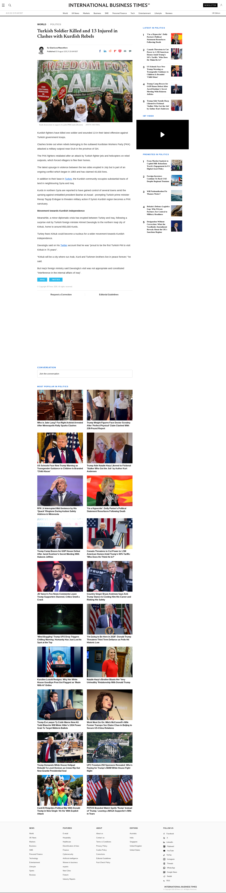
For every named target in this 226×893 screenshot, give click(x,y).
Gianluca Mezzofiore (58, 48)
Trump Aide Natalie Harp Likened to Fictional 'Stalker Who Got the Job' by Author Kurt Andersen (109, 468)
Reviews (169, 13)
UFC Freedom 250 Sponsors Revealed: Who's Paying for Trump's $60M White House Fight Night (109, 768)
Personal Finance (119, 13)
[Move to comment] (130, 51)
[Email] (125, 51)
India (131, 838)
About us (99, 834)
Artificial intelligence (70, 858)
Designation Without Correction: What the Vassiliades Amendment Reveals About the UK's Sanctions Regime (157, 227)
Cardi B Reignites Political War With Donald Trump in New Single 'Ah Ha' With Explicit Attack (58, 811)
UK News (75, 13)
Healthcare (67, 842)
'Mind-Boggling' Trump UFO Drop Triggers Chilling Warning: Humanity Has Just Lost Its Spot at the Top (59, 640)
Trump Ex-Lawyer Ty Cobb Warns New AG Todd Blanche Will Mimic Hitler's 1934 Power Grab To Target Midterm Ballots (59, 725)
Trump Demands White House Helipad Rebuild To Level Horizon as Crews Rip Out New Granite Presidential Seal (58, 768)
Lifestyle (158, 13)
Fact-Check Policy (103, 862)
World (65, 13)
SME (107, 13)
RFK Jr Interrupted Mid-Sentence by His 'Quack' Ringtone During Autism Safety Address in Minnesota (57, 511)
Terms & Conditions (103, 842)
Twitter (63, 245)
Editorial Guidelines (108, 294)
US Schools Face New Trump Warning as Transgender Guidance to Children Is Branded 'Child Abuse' (60, 468)
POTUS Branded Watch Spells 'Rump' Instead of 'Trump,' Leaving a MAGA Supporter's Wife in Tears (109, 811)
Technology (33, 858)
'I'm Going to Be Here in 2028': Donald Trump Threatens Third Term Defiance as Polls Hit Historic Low (109, 640)
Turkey (68, 179)
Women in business (70, 862)
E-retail (65, 834)
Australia (133, 834)
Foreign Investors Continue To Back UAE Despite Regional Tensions (158, 178)
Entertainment (145, 13)
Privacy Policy (101, 846)
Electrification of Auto (71, 846)
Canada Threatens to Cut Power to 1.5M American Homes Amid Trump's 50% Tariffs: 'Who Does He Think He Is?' (108, 554)
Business (97, 13)
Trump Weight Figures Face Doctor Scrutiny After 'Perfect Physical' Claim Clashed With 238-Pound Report (108, 426)
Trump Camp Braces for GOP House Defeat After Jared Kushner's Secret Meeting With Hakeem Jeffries (58, 554)
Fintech (65, 875)
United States (135, 850)
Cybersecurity (68, 854)
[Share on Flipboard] (115, 51)
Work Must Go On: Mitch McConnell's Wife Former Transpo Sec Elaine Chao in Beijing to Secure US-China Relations (109, 725)
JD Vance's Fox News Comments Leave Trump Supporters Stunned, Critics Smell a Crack (58, 597)
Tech (133, 13)
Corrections (100, 854)
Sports (31, 871)
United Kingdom (136, 846)
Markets (86, 13)
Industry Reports (69, 879)
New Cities (67, 871)
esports (65, 867)
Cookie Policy (101, 850)
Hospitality (67, 838)
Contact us (100, 838)
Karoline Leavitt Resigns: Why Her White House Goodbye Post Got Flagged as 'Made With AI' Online (59, 682)
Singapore (133, 842)
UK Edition (216, 13)
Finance (66, 850)
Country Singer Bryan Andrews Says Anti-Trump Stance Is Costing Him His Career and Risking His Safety (109, 597)
